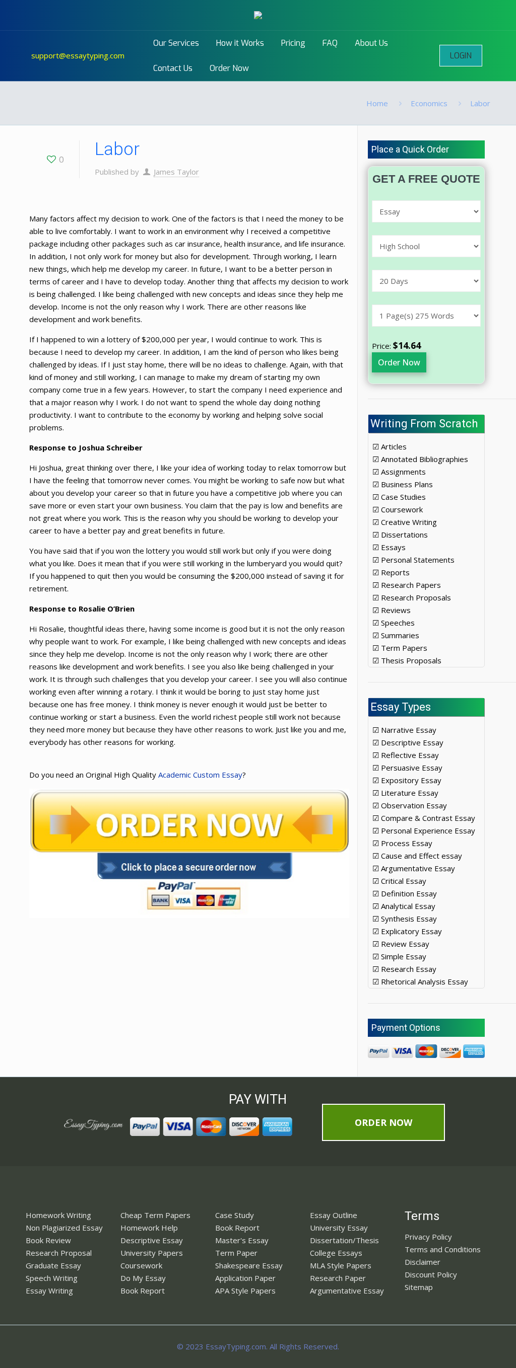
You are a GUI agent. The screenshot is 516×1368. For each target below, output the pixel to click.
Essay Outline (333, 1215)
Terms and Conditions (443, 1249)
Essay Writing (49, 1290)
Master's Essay (242, 1240)
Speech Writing (52, 1278)
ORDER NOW (383, 1122)
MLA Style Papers (340, 1265)
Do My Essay (143, 1278)
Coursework (141, 1265)
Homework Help (149, 1228)
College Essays (336, 1253)
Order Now (399, 362)
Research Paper (338, 1278)
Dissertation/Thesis (344, 1240)
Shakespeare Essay (249, 1265)
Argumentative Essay (347, 1290)
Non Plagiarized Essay (64, 1228)
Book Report (142, 1290)
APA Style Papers (245, 1290)
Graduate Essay (53, 1265)
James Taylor (176, 172)
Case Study (234, 1215)
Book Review (48, 1240)
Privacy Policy (428, 1237)
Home (377, 103)
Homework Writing (58, 1215)
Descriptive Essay (151, 1240)
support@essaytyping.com (77, 55)
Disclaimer (422, 1262)
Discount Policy (431, 1274)
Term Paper (236, 1253)
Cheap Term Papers (155, 1215)
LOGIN (461, 55)
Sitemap (419, 1287)
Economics (429, 103)
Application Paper (245, 1278)
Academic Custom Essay (200, 775)
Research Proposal (59, 1253)
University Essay (339, 1228)
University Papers (151, 1253)
